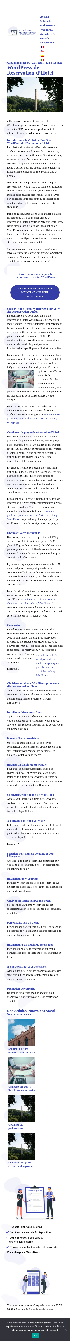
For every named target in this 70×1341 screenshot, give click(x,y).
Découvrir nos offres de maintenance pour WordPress (35, 292)
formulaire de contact (41, 1309)
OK (36, 1335)
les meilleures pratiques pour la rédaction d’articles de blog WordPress (33, 418)
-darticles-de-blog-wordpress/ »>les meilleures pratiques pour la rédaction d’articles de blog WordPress (47, 665)
